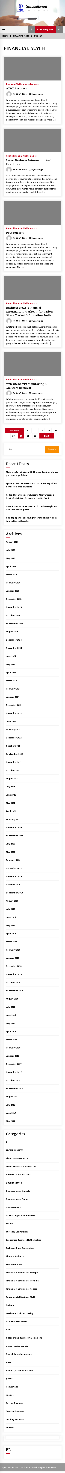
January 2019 (12, 958)
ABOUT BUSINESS (14, 1150)
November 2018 (14, 974)
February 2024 (13, 688)
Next (46, 435)
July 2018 (10, 1006)
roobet (10, 1394)
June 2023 (11, 721)
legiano (10, 1305)
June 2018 (11, 1015)
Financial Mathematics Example (22, 84)
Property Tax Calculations (19, 1370)
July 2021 (10, 786)
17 (49, 430)
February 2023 (13, 729)
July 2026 (10, 550)
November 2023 (14, 713)
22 (35, 435)
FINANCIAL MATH (14, 1264)
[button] (31, 29)
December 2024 (13, 639)
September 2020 (14, 835)
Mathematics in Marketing (19, 1313)
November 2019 (14, 876)
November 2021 (14, 762)
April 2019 (11, 933)
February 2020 (13, 860)
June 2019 (11, 917)
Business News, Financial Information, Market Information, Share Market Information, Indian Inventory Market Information (29, 311)
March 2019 (11, 941)
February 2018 (13, 1047)
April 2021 (11, 811)
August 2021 (12, 778)
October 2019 (13, 884)
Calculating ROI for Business (20, 1215)
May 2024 (10, 664)
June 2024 (11, 656)
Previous (14, 430)
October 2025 (13, 615)
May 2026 (10, 558)
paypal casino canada (17, 1346)
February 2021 (13, 819)
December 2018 (13, 966)
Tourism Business (15, 1411)
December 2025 (13, 599)
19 (13, 435)
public (9, 1378)
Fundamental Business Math (20, 1297)
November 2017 (14, 1072)
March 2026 (11, 574)
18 (56, 430)
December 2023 (13, 705)
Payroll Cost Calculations (19, 1354)
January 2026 (12, 590)
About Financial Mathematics (21, 155)
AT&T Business (16, 88)
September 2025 (14, 623)
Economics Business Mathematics (23, 1239)
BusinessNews (13, 1207)
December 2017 (13, 1064)
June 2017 (11, 1113)
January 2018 (12, 1055)
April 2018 (11, 1031)
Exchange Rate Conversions (20, 1248)
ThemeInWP (50, 1467)
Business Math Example (18, 1191)
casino (9, 1223)
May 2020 (10, 851)
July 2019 (10, 909)
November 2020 (14, 827)
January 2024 (12, 696)
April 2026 (11, 566)
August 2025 (12, 631)
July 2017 (10, 1104)
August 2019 (12, 900)
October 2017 (13, 1080)
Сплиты (10, 1427)
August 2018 (12, 998)
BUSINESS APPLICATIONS (18, 1174)
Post (8, 1362)
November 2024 (14, 648)
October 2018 (13, 982)
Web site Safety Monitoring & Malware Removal (26, 385)
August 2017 (12, 1096)
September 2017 (14, 1088)
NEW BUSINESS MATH (16, 1321)
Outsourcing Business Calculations (24, 1337)
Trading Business (15, 1419)
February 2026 (13, 582)
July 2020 (10, 843)
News (9, 1329)
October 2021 (13, 770)
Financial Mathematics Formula (22, 1280)
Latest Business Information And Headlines (28, 162)
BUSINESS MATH (14, 1182)
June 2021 (11, 794)
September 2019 (14, 892)
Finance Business (15, 1256)
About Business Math (17, 1158)
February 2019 (13, 949)
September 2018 (14, 990)
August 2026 (12, 541)
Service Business (14, 1403)
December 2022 (13, 737)
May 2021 (10, 803)
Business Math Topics (17, 1199)
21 (28, 435)
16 (41, 430)
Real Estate (12, 1386)
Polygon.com (15, 232)
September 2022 (14, 754)
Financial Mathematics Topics (21, 1288)
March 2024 (11, 680)
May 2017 (10, 1121)
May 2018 (10, 1023)
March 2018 (11, 1039)
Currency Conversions (17, 1231)
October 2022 (13, 745)
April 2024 (11, 672)
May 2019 (10, 925)
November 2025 (14, 607)
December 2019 (13, 868)
